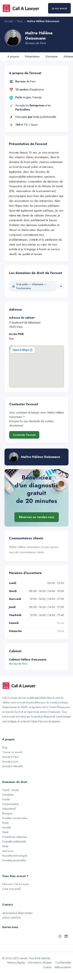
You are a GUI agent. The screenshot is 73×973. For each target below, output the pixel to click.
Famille (6, 799)
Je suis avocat (59, 8)
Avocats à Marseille (12, 766)
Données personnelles (14, 860)
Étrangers (7, 813)
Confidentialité (63, 962)
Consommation (10, 804)
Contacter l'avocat (24, 435)
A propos (13, 56)
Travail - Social (10, 790)
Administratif (9, 809)
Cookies (47, 967)
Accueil (8, 21)
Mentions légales (16, 962)
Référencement (62, 967)
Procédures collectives (14, 837)
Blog (4, 747)
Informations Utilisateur (40, 962)
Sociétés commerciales (14, 818)
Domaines (52, 56)
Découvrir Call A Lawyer (15, 884)
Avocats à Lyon (10, 761)
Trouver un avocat (12, 752)
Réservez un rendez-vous (36, 517)
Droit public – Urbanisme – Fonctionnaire (31, 286)
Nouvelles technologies (14, 855)
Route (5, 823)
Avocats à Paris (10, 757)
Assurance (7, 851)
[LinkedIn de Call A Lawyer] (66, 936)
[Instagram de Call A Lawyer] (59, 936)
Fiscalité (6, 827)
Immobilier (8, 795)
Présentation (32, 56)
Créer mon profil (11, 889)
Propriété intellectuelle (14, 841)
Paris (19, 21)
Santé (5, 846)
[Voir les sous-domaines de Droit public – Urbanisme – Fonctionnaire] (61, 286)
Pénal (5, 832)
